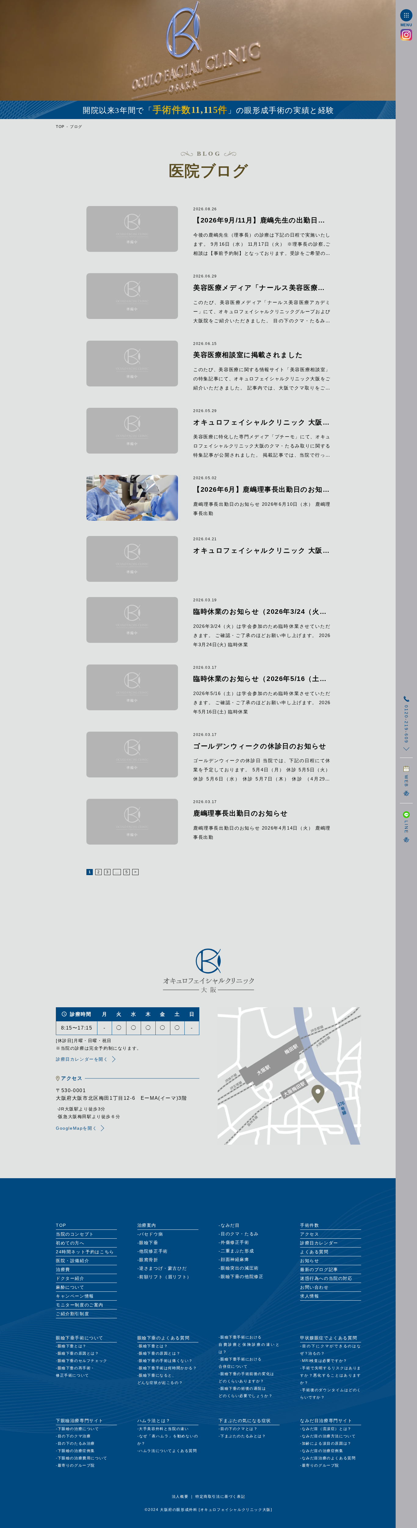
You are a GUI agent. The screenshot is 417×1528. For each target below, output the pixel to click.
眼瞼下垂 (148, 1242)
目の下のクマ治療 (74, 1436)
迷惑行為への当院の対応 (326, 1278)
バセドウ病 (151, 1234)
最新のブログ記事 (319, 1269)
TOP (60, 127)
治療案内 (146, 1225)
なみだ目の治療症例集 (322, 1451)
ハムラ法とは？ (154, 1420)
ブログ (76, 127)
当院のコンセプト (75, 1234)
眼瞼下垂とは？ (72, 1346)
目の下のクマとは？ (239, 1429)
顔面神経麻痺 (235, 1259)
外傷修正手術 (235, 1242)
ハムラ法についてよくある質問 (168, 1451)
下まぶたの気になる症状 (245, 1420)
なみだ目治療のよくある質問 (329, 1458)
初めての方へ (70, 1242)
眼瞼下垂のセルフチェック (82, 1361)
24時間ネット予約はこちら (85, 1251)
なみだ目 (230, 1225)
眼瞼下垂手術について (79, 1337)
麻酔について (70, 1287)
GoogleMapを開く (76, 1128)
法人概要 (180, 1496)
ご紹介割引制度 (72, 1313)
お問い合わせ (314, 1287)
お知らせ (309, 1260)
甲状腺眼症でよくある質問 (328, 1337)
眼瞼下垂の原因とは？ (78, 1353)
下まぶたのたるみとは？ (243, 1436)
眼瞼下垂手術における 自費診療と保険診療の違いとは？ (249, 1344)
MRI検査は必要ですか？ (324, 1361)
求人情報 (309, 1296)
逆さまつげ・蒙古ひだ (163, 1268)
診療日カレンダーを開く (82, 1059)
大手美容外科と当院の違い (164, 1429)
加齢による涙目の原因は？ (327, 1443)
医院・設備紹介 (72, 1260)
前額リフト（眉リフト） (165, 1276)
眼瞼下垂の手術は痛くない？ (166, 1361)
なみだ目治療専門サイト (326, 1420)
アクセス (309, 1234)
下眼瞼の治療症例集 (76, 1451)
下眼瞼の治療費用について (82, 1458)
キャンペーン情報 (75, 1296)
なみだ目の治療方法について (329, 1436)
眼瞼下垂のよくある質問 (163, 1337)
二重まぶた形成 (237, 1250)
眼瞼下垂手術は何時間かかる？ (168, 1368)
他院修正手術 (153, 1251)
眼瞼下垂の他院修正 (242, 1276)
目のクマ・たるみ (240, 1233)
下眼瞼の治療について (78, 1429)
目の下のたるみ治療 (76, 1443)
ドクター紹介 (70, 1278)
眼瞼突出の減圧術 (240, 1267)
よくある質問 (314, 1251)
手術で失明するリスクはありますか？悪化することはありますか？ (330, 1375)
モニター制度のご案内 (79, 1304)
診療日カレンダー (319, 1242)
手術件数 (309, 1225)
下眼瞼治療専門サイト (79, 1420)
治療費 (63, 1269)
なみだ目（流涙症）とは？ (327, 1429)
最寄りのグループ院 (76, 1465)
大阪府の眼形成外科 (178, 1510)
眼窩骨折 (148, 1259)
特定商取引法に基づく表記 (220, 1496)
